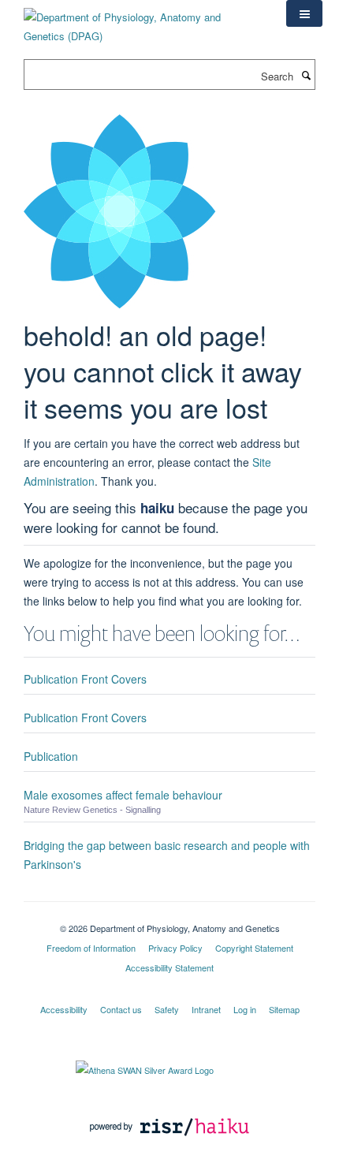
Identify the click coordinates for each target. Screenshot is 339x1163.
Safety (167, 1009)
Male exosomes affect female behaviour (123, 795)
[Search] (306, 75)
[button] (304, 13)
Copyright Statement (254, 947)
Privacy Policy (175, 947)
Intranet (206, 1009)
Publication (51, 756)
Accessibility (64, 1009)
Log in (244, 1009)
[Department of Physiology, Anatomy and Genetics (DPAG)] (143, 20)
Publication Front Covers (85, 679)
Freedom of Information (91, 947)
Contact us (121, 1009)
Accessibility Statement (169, 967)
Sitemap (284, 1009)
